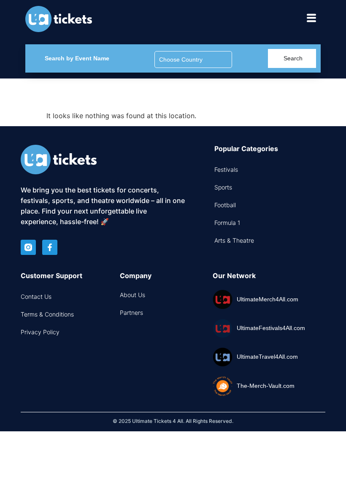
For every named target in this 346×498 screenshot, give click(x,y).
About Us (132, 294)
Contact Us (36, 296)
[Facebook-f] (49, 247)
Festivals (226, 169)
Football (225, 204)
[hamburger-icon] (311, 19)
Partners (131, 312)
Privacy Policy (40, 332)
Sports (223, 187)
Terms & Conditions (47, 314)
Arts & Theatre (234, 240)
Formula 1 (227, 222)
